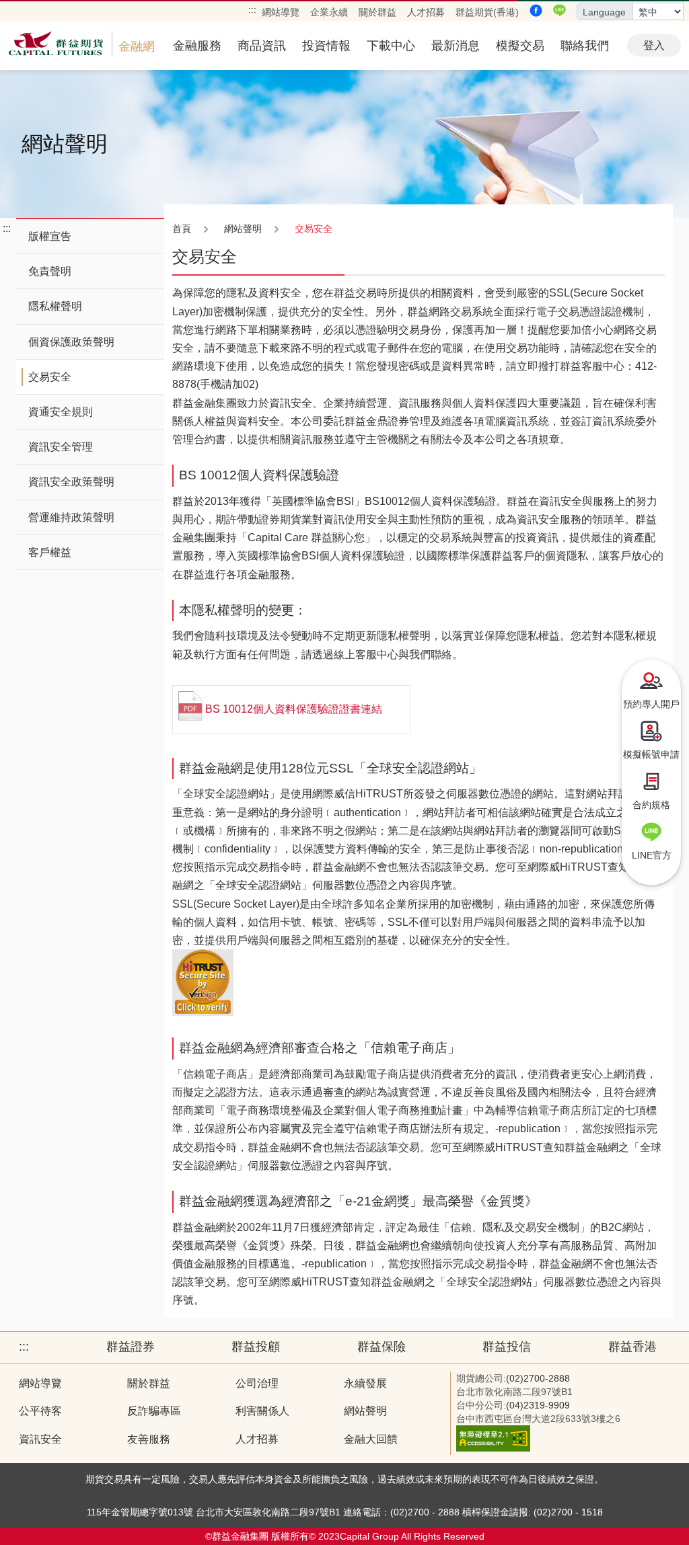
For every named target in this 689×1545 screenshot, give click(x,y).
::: (252, 9)
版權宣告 (49, 236)
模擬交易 (520, 45)
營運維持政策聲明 (71, 517)
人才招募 (426, 12)
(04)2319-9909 (538, 1405)
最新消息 (455, 45)
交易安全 (49, 377)
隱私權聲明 (55, 306)
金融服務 (197, 45)
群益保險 (381, 1346)
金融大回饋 (371, 1439)
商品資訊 (262, 45)
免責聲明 (49, 271)
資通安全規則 (60, 412)
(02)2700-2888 (538, 1378)
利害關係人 (262, 1411)
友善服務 (148, 1439)
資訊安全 (40, 1439)
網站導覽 (280, 12)
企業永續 (329, 12)
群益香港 (632, 1346)
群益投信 (506, 1346)
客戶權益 (49, 552)
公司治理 (257, 1383)
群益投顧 (255, 1346)
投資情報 (326, 45)
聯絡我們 (584, 45)
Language (604, 12)
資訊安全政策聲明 (71, 481)
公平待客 (40, 1411)
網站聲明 (365, 1411)
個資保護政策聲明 (71, 342)
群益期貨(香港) (487, 12)
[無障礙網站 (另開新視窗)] (493, 1448)
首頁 (181, 228)
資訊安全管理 (60, 446)
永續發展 (365, 1383)
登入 (654, 45)
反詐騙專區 (154, 1411)
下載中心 (391, 45)
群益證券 (130, 1346)
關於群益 (377, 12)
